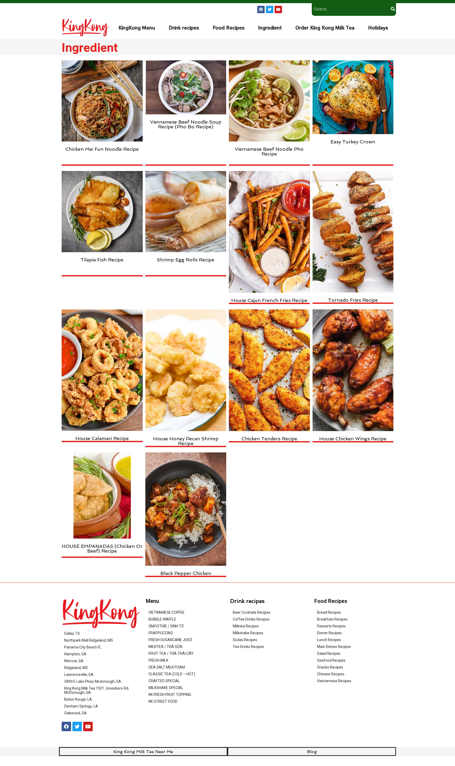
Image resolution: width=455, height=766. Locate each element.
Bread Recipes (329, 612)
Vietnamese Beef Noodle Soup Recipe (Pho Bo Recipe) (185, 124)
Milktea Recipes (246, 626)
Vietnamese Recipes (334, 681)
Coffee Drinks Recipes (251, 619)
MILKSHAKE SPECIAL (166, 688)
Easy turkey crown (352, 141)
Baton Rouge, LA (78, 699)
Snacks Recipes (330, 667)
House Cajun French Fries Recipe (269, 300)
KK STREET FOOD (163, 701)
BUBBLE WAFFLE (162, 619)
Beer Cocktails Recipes (251, 612)
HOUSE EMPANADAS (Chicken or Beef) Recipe (102, 548)
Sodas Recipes (245, 640)
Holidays (378, 27)
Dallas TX (72, 633)
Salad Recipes (328, 653)
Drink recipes (184, 27)
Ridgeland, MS (76, 668)
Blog (312, 751)
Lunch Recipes (329, 640)
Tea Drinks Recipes (248, 647)
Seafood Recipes (331, 660)
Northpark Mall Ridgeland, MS (88, 640)
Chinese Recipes (330, 674)
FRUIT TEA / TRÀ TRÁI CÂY (171, 653)
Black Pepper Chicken (185, 573)
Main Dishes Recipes (334, 647)
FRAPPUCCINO (161, 633)
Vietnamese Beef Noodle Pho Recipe (269, 151)
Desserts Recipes (331, 626)
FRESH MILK (158, 660)
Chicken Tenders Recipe (269, 438)
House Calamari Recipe (102, 438)
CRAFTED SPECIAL (164, 681)
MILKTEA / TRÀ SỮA (165, 647)
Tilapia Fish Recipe (102, 259)
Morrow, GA (73, 661)
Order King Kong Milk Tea (324, 27)
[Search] (392, 9)
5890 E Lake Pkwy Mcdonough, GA (92, 681)
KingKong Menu (136, 27)
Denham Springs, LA (81, 706)
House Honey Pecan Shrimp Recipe (186, 441)
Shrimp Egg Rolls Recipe (185, 259)
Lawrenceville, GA (78, 674)
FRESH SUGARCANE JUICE (170, 640)
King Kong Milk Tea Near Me (143, 751)
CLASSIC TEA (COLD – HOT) (172, 674)
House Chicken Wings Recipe (353, 438)
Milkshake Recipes (248, 633)
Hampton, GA (75, 654)
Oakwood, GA (75, 713)
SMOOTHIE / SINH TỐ (166, 626)
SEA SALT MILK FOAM (167, 667)
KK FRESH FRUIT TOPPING (170, 694)
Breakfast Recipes (332, 619)
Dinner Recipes (329, 633)
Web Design (281, 759)
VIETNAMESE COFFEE (167, 612)
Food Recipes (229, 27)
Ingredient (270, 27)
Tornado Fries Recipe (353, 300)
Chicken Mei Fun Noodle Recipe (102, 149)
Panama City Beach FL (82, 647)
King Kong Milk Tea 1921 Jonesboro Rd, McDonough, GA (96, 690)
